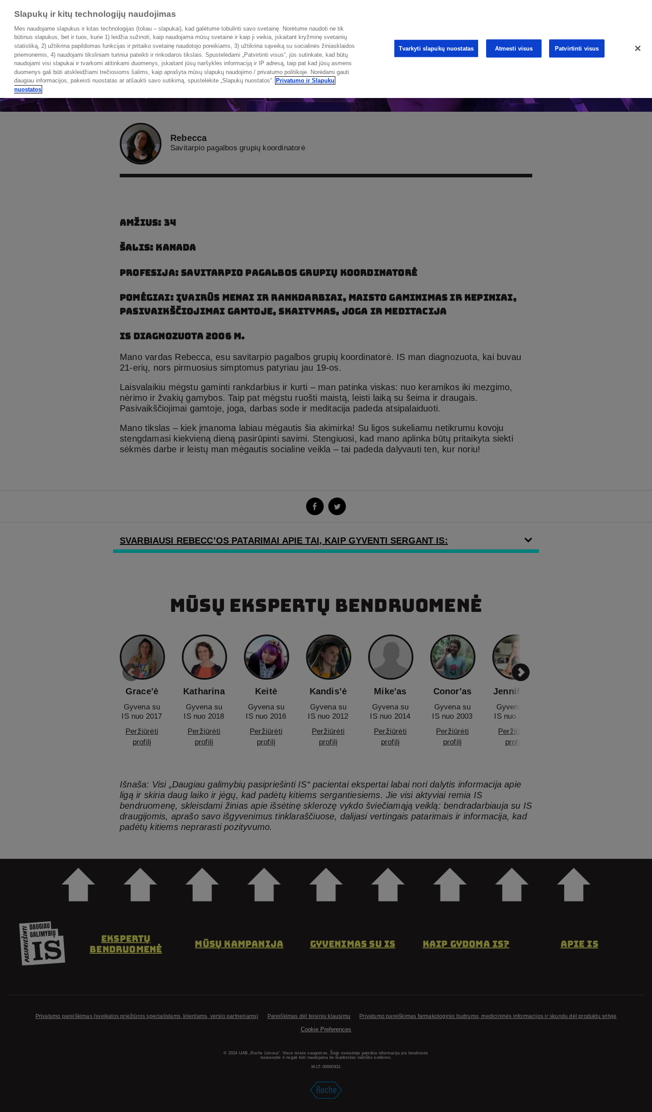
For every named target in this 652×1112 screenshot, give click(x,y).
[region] (326, 49)
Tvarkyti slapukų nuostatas (436, 48)
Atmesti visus (514, 48)
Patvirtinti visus (577, 48)
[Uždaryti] (638, 48)
